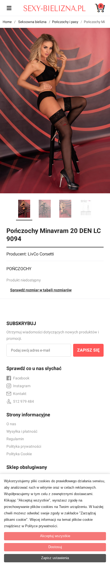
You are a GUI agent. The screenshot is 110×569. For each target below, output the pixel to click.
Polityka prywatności (23, 446)
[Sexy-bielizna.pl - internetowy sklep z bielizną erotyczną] (51, 7)
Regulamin (15, 439)
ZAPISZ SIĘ (88, 350)
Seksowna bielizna (32, 22)
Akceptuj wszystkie (55, 536)
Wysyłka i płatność (21, 431)
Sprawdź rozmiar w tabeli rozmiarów (41, 290)
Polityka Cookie (19, 454)
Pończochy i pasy (65, 22)
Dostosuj (55, 547)
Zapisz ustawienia (55, 558)
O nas (11, 424)
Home (7, 22)
